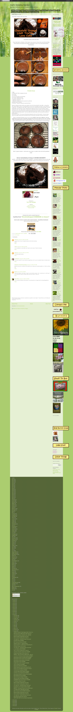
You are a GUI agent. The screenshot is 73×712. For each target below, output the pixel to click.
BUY (12, 512)
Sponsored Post (14, 569)
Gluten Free (14, 539)
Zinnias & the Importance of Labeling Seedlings (59, 239)
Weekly (13, 587)
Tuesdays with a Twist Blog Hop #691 (59, 271)
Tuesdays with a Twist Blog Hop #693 (59, 228)
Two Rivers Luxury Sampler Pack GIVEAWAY (21, 672)
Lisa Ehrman (17, 258)
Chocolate (13, 516)
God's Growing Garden (20, 5)
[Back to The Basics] (58, 361)
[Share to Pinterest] (35, 233)
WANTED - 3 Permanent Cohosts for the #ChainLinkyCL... (23, 688)
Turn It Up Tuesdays (31, 202)
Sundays (13, 573)
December (16, 615)
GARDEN (13, 535)
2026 (13, 498)
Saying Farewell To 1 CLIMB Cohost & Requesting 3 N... (23, 644)
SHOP (13, 567)
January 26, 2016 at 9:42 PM (24, 258)
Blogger (37, 709)
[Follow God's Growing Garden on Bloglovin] (57, 183)
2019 (13, 489)
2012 (13, 480)
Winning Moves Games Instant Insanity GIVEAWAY (22, 658)
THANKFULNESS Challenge (33, 12)
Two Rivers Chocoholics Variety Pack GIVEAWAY (22, 651)
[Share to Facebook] (34, 233)
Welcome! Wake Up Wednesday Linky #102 (21, 692)
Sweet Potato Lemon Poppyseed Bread (59, 250)
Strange (13, 572)
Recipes (13, 563)
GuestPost (13, 540)
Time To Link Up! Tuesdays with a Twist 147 (21, 637)
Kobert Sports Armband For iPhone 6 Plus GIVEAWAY (23, 674)
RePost (13, 564)
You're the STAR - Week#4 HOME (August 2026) (57, 472)
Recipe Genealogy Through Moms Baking (59, 206)
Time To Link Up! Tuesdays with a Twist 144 (21, 693)
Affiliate (13, 503)
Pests (13, 559)
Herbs (13, 544)
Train (13, 581)
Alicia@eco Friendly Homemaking (21, 264)
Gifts (12, 536)
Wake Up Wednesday (15, 586)
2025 (13, 497)
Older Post (48, 303)
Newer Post (14, 303)
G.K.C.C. (25, 12)
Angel (13, 507)
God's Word (44, 10)
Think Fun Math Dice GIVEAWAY (19, 664)
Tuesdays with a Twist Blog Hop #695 (59, 217)
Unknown (16, 239)
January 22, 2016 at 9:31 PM (23, 239)
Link (12, 550)
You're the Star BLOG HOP (30, 10)
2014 (13, 483)
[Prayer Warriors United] (58, 372)
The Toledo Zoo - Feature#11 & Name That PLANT (22, 639)
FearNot (13, 527)
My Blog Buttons (15, 12)
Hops (20, 12)
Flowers (13, 530)
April (15, 626)
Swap (58, 10)
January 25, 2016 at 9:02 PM (22, 246)
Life (12, 549)
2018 (13, 488)
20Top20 (13, 499)
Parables (13, 558)
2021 (13, 492)
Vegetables (14, 583)
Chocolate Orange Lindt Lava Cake (20, 646)
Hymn (13, 548)
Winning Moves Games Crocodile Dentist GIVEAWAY (23, 657)
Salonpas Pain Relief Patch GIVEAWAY (20, 665)
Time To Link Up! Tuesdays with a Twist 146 (21, 650)
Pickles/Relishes (14, 560)
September (16, 619)
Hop (12, 546)
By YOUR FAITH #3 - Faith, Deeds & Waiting (57, 46)
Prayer (22, 10)
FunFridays (14, 534)
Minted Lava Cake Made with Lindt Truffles (59, 261)
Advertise (49, 10)
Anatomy (13, 506)
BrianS (16, 271)
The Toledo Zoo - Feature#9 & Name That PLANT (22, 685)
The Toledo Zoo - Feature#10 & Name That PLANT (22, 647)
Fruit (12, 532)
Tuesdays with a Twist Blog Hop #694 (59, 282)
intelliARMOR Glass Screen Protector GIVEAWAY (22, 679)
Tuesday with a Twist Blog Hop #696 (56, 470)
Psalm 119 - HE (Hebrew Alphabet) (59, 293)
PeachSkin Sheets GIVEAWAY (19, 640)
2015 (13, 484)
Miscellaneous (14, 554)
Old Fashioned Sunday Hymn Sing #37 (20, 696)
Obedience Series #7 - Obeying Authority (21, 643)
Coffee (13, 520)
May (15, 625)
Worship (38, 10)
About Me (18, 10)
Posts (14, 594)
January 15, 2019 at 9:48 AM (24, 278)
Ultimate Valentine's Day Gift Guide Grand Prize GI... (22, 667)
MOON (13, 555)
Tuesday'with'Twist (15, 582)
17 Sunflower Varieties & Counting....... (20, 681)
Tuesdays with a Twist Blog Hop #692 (59, 195)
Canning (13, 513)
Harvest (13, 541)
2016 (13, 485)
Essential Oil (14, 526)
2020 (13, 490)
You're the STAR (31, 207)
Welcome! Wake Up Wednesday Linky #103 (21, 682)
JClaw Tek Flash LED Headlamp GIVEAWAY (21, 678)
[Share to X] (33, 233)
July (14, 622)
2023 (13, 494)
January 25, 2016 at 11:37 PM (23, 252)
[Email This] (31, 233)
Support (54, 10)
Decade (13, 522)
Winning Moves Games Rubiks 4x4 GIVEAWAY (21, 660)
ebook (13, 525)
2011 (13, 479)
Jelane (16, 246)
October (15, 618)
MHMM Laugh (14, 553)
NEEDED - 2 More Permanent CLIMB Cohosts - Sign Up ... (24, 654)
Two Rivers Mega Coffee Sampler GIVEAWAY (21, 671)
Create (13, 521)
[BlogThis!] (32, 233)
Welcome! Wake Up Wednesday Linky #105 (21, 636)
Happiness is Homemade (31, 206)
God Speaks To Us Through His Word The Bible (22, 686)
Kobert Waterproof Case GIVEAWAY (20, 675)
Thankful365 (14, 577)
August (15, 621)
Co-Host (13, 518)
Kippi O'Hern (17, 278)
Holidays (13, 545)
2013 (14, 702)
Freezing (13, 531)
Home (13, 10)
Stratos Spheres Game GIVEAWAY (19, 661)
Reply (15, 243)
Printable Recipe (31, 90)
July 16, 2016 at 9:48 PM (21, 271)
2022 (13, 493)
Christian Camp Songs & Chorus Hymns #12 (21, 653)
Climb (13, 517)
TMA (13, 578)
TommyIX (55, 708)
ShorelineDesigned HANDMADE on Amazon (35, 217)
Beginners (13, 508)
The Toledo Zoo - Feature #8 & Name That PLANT (22, 695)
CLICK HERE (38, 231)
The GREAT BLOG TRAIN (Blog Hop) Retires (21, 689)
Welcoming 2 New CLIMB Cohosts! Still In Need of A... (23, 633)
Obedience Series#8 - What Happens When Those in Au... (23, 632)
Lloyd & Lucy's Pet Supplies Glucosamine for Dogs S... (23, 668)
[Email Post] (29, 233)
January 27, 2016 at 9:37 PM (32, 264)
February (15, 629)
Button (13, 511)
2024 (14, 603)
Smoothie (13, 568)
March (15, 628)
